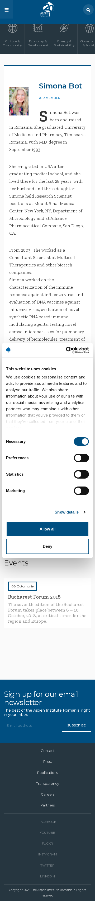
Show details (67, 512)
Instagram (47, 854)
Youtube (47, 833)
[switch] (81, 458)
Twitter (47, 865)
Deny (47, 546)
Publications (47, 772)
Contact (48, 750)
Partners (47, 805)
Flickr (47, 843)
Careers (47, 794)
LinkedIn (47, 876)
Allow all (47, 529)
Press (47, 761)
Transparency (47, 783)
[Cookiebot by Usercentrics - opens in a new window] (67, 350)
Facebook (47, 822)
